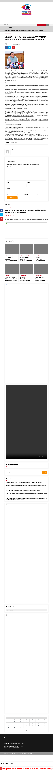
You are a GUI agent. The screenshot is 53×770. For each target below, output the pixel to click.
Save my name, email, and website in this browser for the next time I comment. (26, 194)
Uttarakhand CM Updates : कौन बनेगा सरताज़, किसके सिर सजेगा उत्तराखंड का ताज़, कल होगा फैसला (41, 279)
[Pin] (1, 219)
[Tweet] (1, 214)
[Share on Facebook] (1, 210)
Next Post (7, 204)
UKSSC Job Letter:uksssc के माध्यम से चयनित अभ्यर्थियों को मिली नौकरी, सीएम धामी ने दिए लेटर (26, 279)
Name (8, 182)
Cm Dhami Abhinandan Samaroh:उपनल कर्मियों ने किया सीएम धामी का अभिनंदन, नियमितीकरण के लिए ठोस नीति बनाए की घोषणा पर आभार (40, 259)
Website (8, 188)
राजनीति (9, 33)
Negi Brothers (29, 753)
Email (28, 182)
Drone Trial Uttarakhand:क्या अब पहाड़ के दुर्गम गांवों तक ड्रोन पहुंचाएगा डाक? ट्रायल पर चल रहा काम (23, 490)
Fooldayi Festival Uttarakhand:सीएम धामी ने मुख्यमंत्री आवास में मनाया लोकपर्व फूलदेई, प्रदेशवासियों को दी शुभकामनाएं (11, 279)
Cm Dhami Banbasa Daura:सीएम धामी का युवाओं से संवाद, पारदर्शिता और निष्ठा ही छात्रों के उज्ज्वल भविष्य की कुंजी (24, 482)
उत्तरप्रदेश (6, 207)
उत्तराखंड (6, 33)
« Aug (26, 730)
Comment (9, 166)
